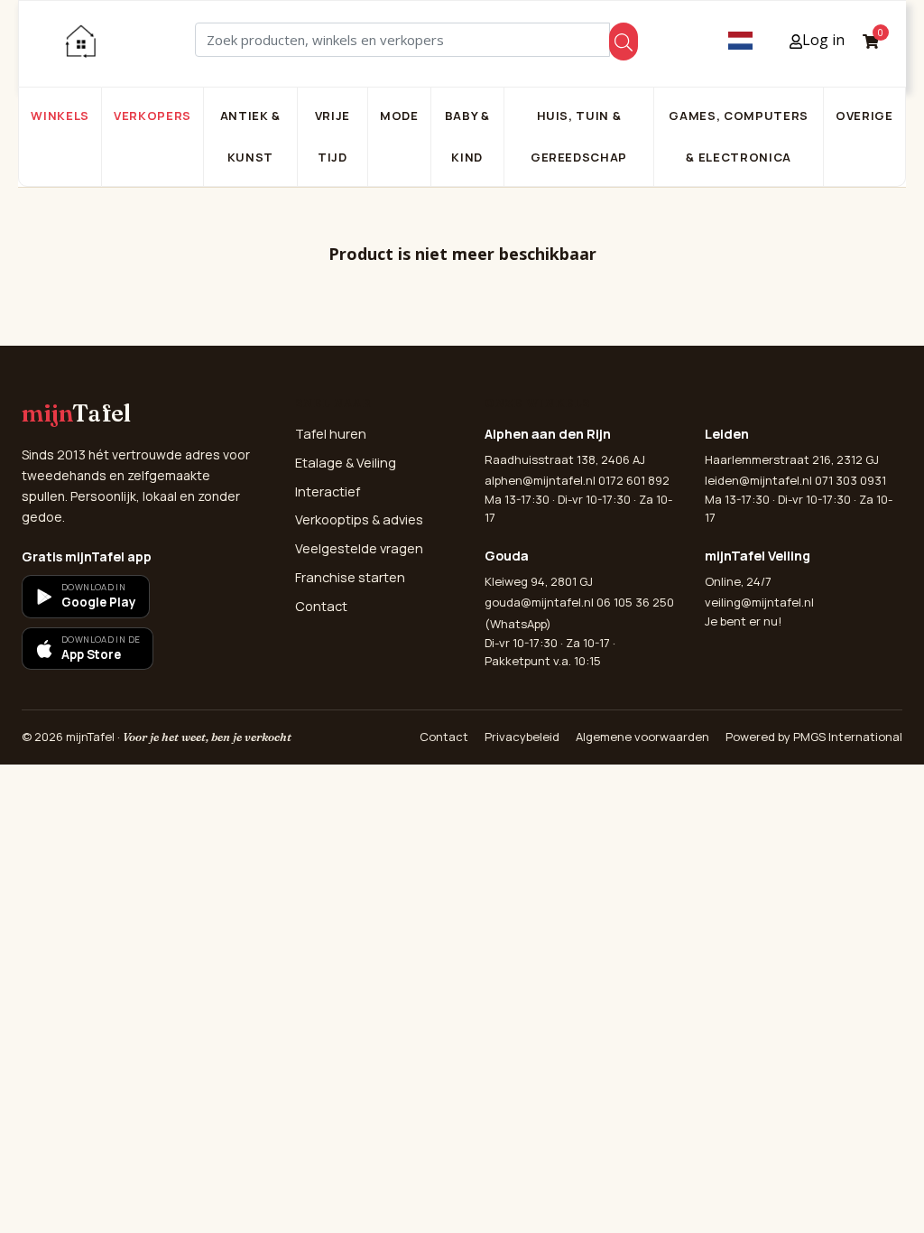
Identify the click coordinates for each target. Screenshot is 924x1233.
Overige (864, 115)
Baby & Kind (467, 136)
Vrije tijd (332, 136)
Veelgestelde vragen (359, 548)
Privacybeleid (522, 736)
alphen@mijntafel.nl (540, 480)
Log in (823, 40)
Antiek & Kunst (250, 136)
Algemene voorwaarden (642, 736)
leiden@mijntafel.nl (758, 480)
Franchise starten (350, 577)
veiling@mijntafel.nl (759, 602)
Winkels (60, 115)
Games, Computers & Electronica (738, 136)
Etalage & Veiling (345, 462)
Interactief (327, 491)
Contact (321, 606)
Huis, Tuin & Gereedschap (579, 136)
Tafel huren (330, 433)
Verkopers (152, 115)
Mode (399, 115)
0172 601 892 (634, 480)
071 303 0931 (850, 480)
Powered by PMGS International (813, 736)
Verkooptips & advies (359, 519)
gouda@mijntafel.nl (539, 602)
